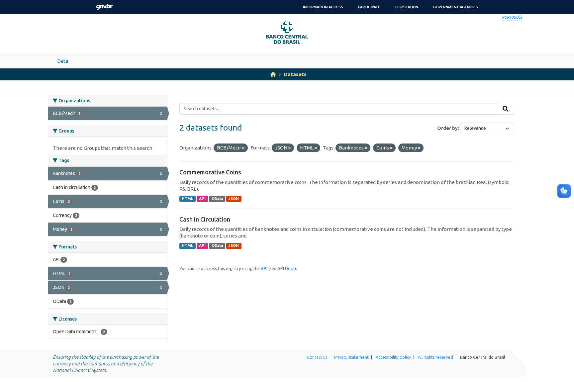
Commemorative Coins (210, 172)
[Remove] (243, 148)
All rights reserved (435, 357)
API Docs (286, 268)
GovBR (104, 7)
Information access (323, 7)
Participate (369, 7)
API (202, 199)
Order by (447, 128)
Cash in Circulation (204, 219)
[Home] (273, 74)
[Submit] (505, 109)
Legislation (406, 7)
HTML (187, 199)
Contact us (317, 357)
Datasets (295, 74)
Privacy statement (351, 357)
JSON (234, 199)
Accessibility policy (393, 357)
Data (62, 61)
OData (217, 199)
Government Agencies (455, 7)
